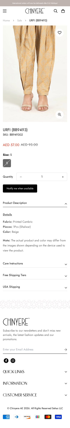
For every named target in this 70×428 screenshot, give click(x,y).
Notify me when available (20, 188)
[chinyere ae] (35, 10)
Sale (19, 20)
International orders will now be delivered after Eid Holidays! (35, 3)
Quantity (8, 177)
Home (6, 20)
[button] (63, 11)
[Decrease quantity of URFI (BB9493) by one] (21, 177)
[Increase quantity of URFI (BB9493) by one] (63, 177)
